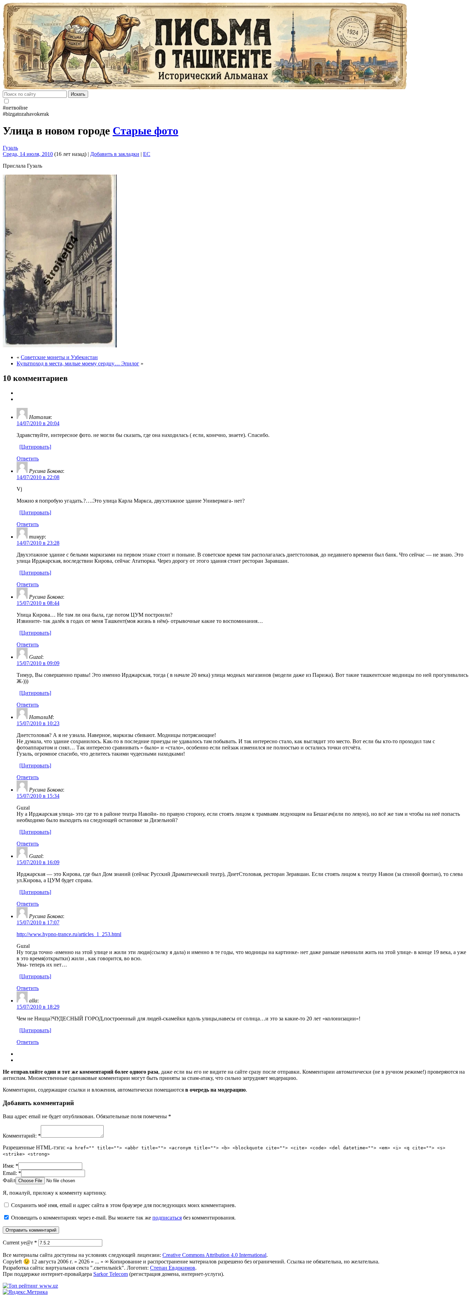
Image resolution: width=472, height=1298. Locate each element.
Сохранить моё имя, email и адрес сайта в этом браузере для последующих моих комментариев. (123, 1205)
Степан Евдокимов (172, 1268)
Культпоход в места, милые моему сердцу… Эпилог (78, 363)
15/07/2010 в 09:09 (38, 663)
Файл (9, 1180)
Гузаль (10, 148)
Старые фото (145, 130)
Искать (78, 94)
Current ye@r (20, 1242)
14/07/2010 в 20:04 (38, 423)
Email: (12, 1173)
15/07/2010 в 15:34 (38, 796)
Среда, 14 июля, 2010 (28, 154)
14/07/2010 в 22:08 (38, 477)
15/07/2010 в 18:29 (38, 1007)
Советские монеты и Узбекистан (59, 357)
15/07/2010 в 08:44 (38, 603)
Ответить (28, 458)
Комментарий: (22, 1136)
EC (146, 154)
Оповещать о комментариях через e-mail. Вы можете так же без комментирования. (123, 1218)
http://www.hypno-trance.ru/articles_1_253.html (69, 934)
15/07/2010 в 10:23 (38, 723)
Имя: (10, 1166)
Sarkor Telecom (110, 1274)
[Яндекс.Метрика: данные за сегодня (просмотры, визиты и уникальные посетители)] (25, 1292)
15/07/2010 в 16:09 (38, 862)
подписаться (167, 1218)
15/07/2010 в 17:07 (38, 922)
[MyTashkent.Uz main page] (236, 47)
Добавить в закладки (114, 154)
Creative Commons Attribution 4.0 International (214, 1255)
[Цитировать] (35, 447)
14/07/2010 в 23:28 (38, 543)
